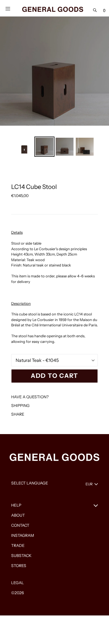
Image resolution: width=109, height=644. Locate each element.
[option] (24, 146)
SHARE (17, 414)
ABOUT (18, 515)
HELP (16, 505)
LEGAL (17, 582)
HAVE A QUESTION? (30, 396)
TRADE (18, 545)
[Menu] (8, 8)
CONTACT (20, 525)
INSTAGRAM (22, 535)
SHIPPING (20, 405)
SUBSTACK (21, 555)
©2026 (17, 592)
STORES (18, 565)
